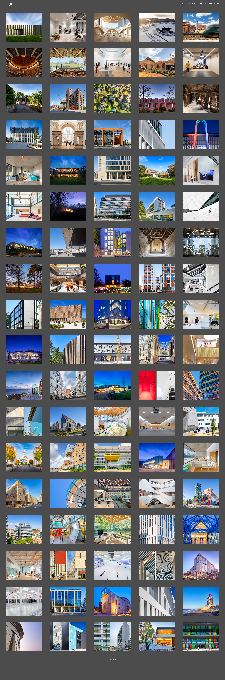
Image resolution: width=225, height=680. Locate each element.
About (211, 3)
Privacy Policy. (125, 672)
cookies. (131, 672)
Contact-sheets (191, 3)
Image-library (202, 3)
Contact (217, 3)
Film (183, 3)
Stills (178, 3)
